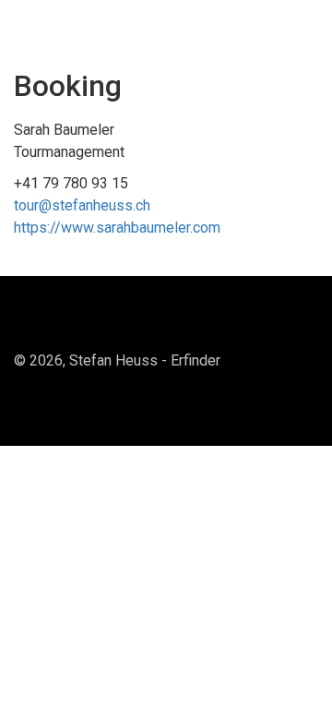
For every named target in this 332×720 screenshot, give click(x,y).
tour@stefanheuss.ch (82, 205)
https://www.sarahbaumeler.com (117, 227)
